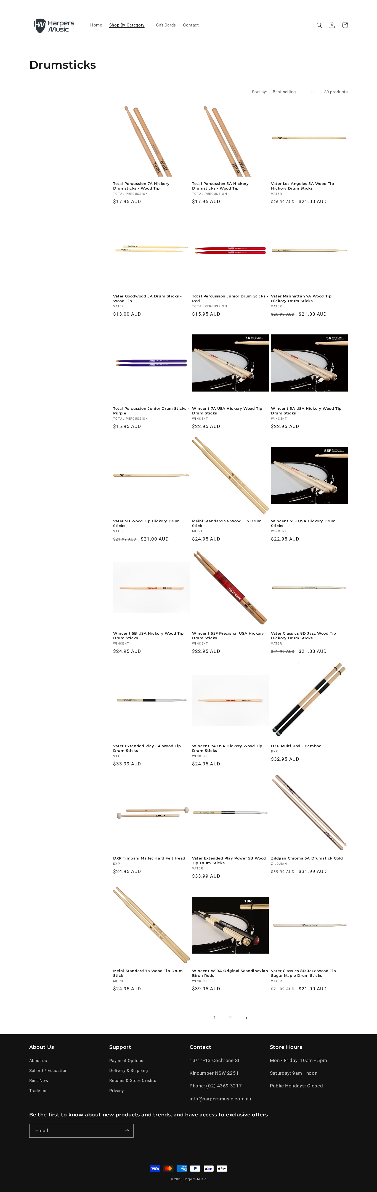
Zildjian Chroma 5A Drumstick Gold (307, 858)
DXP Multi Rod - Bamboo (296, 746)
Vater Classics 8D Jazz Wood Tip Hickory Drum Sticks (303, 635)
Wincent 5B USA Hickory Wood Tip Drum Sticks (148, 635)
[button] (129, 25)
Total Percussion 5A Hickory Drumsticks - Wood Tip (220, 185)
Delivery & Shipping (128, 1070)
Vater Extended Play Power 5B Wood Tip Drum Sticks (229, 860)
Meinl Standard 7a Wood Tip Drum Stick (148, 973)
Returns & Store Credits (132, 1080)
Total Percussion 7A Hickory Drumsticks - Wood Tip (141, 185)
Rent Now (39, 1080)
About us (38, 1060)
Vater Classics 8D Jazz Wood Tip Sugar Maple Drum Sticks (303, 973)
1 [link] (214, 1017)
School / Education (48, 1070)
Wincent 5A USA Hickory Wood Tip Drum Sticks (306, 410)
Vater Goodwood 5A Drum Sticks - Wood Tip (147, 298)
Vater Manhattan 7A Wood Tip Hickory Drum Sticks (301, 298)
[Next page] (246, 1018)
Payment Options (126, 1060)
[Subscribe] (126, 1130)
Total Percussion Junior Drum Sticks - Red (230, 298)
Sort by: (259, 91)
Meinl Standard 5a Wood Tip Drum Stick (227, 523)
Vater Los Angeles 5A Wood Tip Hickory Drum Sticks (302, 185)
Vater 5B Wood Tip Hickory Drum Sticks (146, 523)
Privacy (116, 1090)
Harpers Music (195, 1179)
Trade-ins (38, 1090)
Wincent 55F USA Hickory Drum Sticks (303, 523)
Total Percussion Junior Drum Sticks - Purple (151, 410)
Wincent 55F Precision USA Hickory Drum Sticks (228, 635)
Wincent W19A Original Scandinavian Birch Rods (230, 973)
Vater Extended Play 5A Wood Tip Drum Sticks (147, 748)
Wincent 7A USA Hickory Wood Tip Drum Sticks (227, 410)
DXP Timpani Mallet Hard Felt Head (149, 858)
